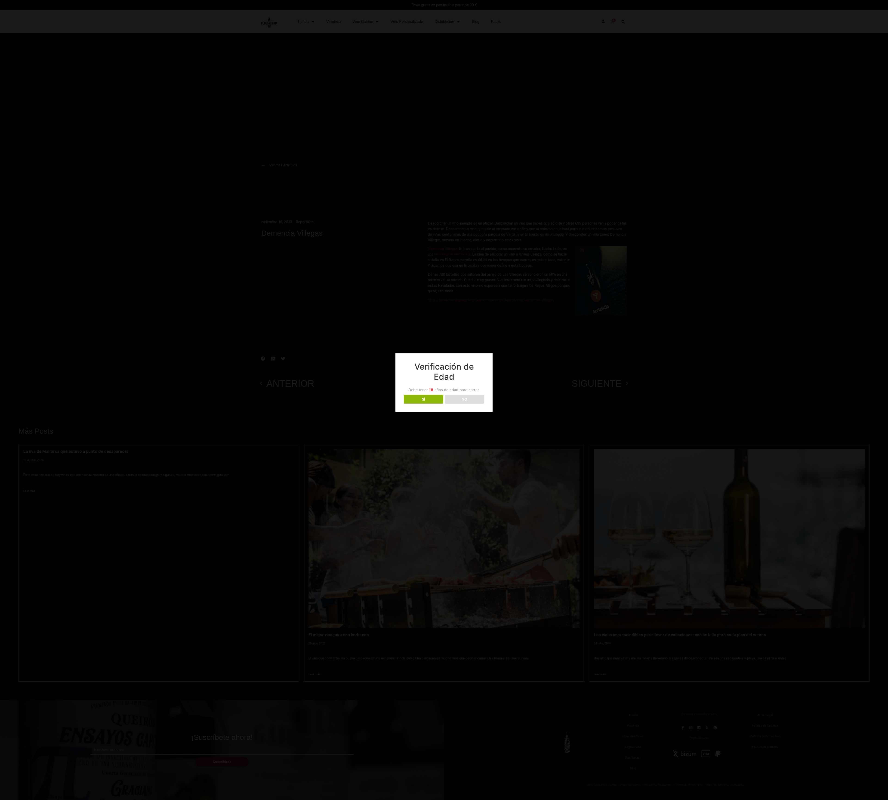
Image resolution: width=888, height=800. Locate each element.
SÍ (423, 399)
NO (464, 399)
